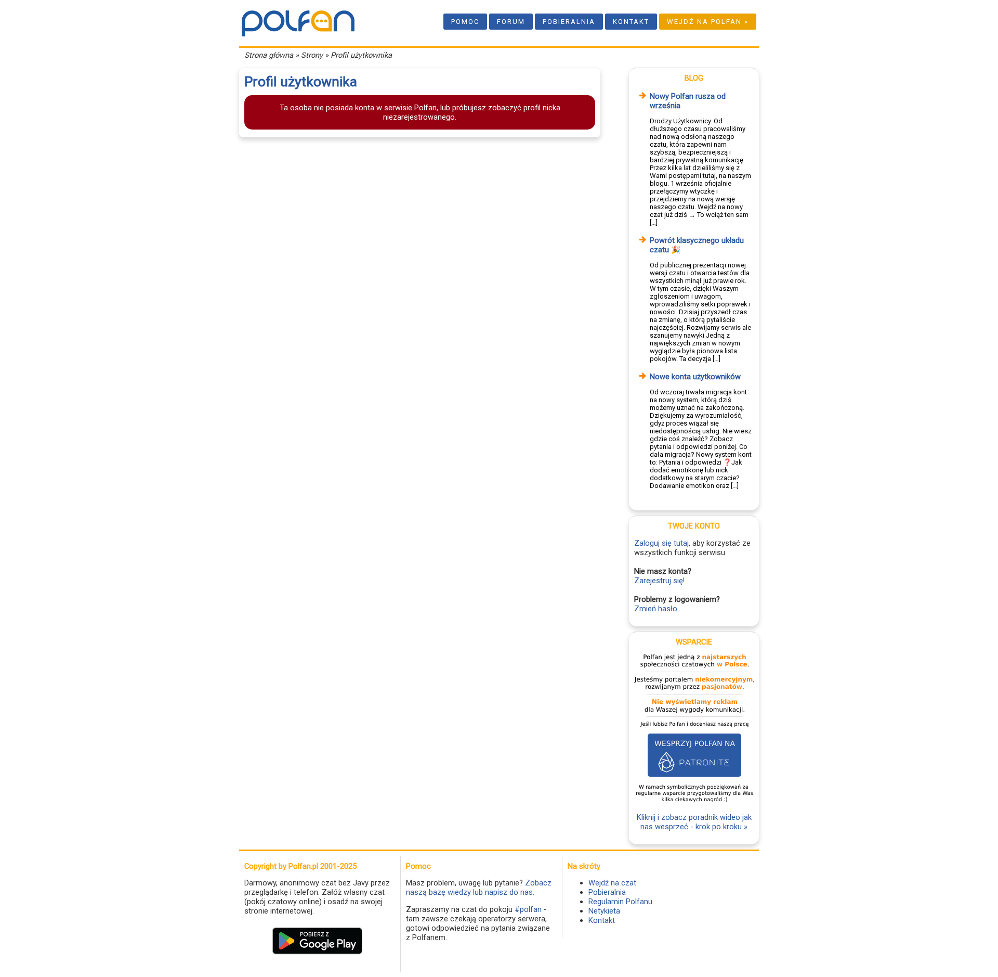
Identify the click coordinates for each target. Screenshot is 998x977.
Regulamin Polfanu (620, 901)
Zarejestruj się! (659, 580)
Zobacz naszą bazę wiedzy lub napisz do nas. (478, 887)
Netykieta (604, 911)
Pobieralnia (569, 21)
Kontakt (631, 21)
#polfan (528, 909)
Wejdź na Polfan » (707, 21)
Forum (511, 21)
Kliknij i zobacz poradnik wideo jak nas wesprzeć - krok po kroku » (694, 822)
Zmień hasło (655, 608)
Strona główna (268, 55)
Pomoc (465, 21)
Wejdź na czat (612, 883)
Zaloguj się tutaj (661, 543)
